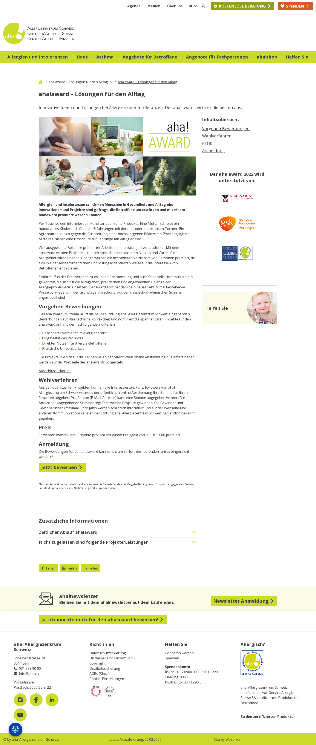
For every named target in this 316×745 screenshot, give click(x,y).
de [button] (191, 6)
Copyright (97, 663)
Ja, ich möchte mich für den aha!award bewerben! (99, 619)
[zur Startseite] (80, 33)
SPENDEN (295, 6)
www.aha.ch (41, 82)
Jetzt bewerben (59, 467)
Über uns (175, 6)
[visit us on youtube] (20, 714)
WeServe (232, 739)
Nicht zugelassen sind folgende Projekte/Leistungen (94, 542)
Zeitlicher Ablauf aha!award (68, 532)
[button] (37, 57)
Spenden (172, 658)
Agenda (134, 6)
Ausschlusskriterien (55, 370)
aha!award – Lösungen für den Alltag (78, 82)
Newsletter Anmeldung (241, 601)
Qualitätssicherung (104, 668)
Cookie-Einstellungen (106, 678)
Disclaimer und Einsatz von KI (113, 658)
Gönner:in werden (179, 653)
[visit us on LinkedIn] (52, 699)
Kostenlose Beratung (242, 6)
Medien (153, 6)
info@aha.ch (29, 673)
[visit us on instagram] (20, 699)
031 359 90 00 (30, 668)
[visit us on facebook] (36, 699)
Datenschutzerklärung (107, 653)
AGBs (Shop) (99, 673)
